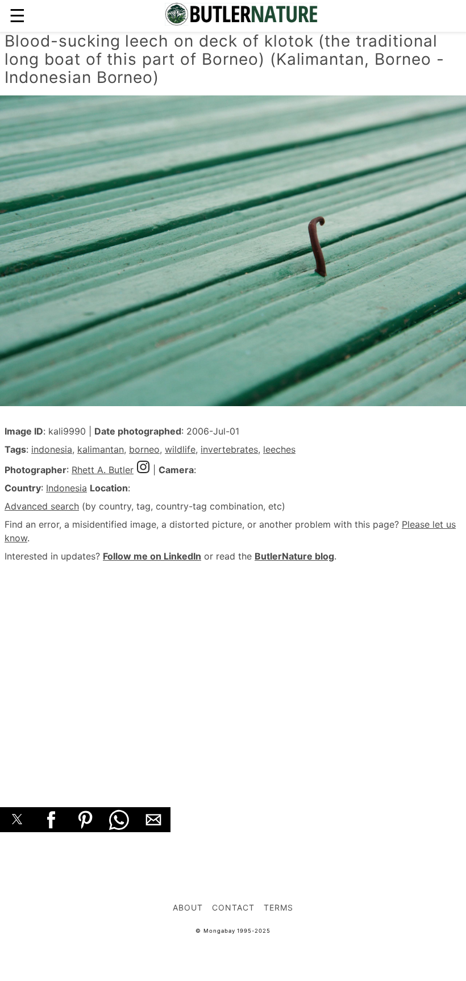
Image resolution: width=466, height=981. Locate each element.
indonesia (51, 449)
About (188, 907)
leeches (279, 449)
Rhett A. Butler (103, 469)
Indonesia (66, 488)
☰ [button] (17, 16)
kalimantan (100, 449)
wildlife (180, 449)
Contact (233, 907)
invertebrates (229, 449)
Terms (278, 907)
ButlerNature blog (294, 556)
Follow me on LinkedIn (152, 556)
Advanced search (42, 506)
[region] (233, 672)
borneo (144, 449)
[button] (17, 819)
